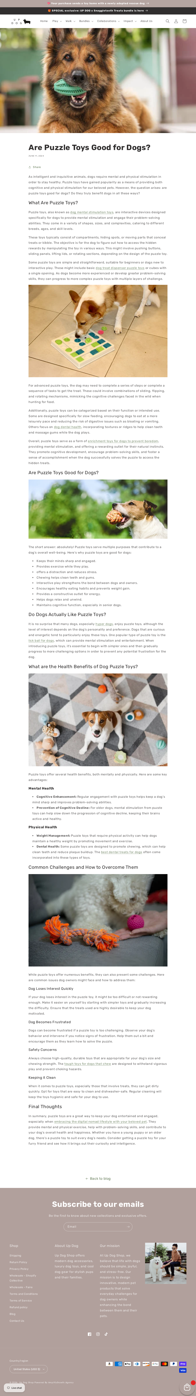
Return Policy (18, 1262)
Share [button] (37, 167)
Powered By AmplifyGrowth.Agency (54, 1382)
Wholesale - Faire (21, 1287)
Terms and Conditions (24, 1294)
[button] (56, 21)
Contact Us (17, 1321)
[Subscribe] (128, 1226)
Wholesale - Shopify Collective (23, 1278)
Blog (12, 1314)
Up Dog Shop (26, 1382)
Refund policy (19, 1307)
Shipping (15, 1255)
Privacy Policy (19, 1269)
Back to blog (100, 1178)
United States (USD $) (27, 1369)
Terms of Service (21, 1300)
